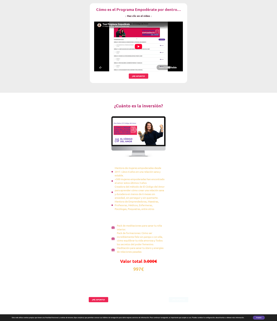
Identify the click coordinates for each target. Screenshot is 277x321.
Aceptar (259, 318)
